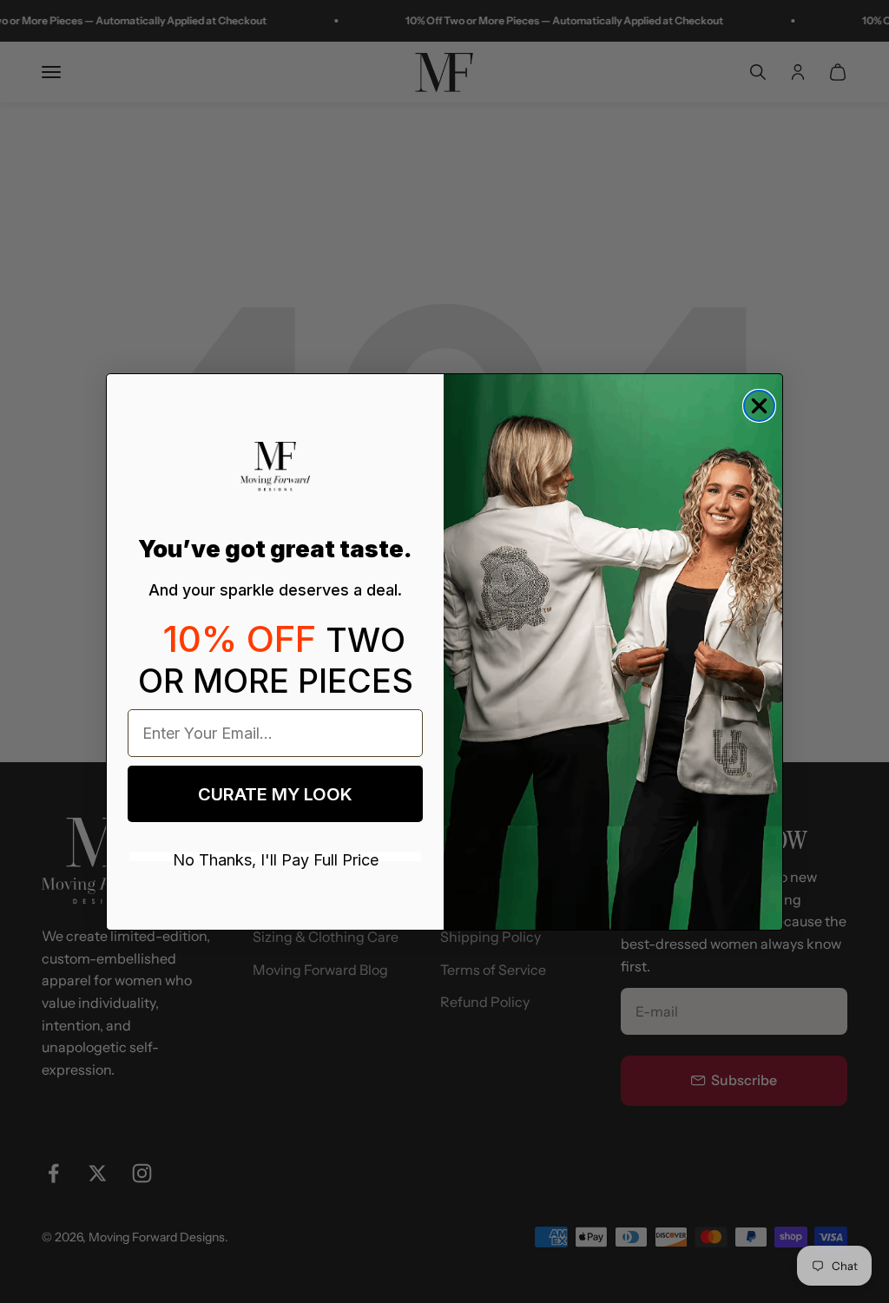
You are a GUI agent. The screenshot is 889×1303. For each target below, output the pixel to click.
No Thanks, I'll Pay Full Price (276, 856)
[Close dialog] (759, 406)
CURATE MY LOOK (275, 794)
